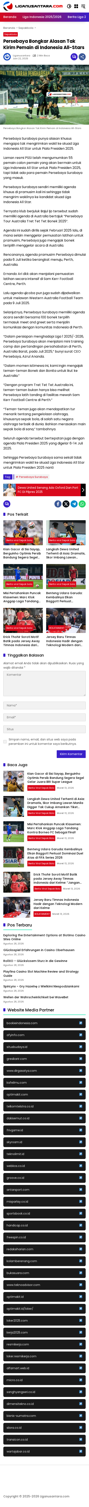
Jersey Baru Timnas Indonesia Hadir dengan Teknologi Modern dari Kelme (64, 641)
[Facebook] (57, 503)
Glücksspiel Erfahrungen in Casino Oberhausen (39, 950)
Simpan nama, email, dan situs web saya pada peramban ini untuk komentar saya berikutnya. (43, 741)
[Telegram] (74, 503)
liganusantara (21, 55)
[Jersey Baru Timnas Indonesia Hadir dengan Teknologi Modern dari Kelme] (66, 620)
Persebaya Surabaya (33, 477)
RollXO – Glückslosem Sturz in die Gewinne (35, 961)
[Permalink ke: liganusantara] (8, 57)
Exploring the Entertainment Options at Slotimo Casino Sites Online (44, 937)
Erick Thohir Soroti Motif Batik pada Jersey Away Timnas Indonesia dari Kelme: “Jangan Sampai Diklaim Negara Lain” (21, 641)
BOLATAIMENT (56, 628)
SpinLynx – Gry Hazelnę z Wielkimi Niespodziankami (41, 986)
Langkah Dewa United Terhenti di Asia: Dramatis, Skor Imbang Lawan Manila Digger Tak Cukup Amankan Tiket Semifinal (65, 553)
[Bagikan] (82, 56)
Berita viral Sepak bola (19, 540)
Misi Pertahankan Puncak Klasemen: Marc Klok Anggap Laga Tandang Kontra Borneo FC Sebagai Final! (22, 597)
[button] (69, 6)
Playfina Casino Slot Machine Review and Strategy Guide (41, 974)
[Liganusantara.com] (33, 6)
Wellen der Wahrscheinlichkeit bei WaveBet (35, 997)
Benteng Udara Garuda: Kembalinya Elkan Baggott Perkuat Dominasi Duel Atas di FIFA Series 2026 (65, 597)
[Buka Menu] (76, 6)
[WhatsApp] (82, 503)
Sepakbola (10, 34)
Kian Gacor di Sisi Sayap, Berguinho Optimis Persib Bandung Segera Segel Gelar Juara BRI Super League (22, 553)
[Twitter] (66, 503)
